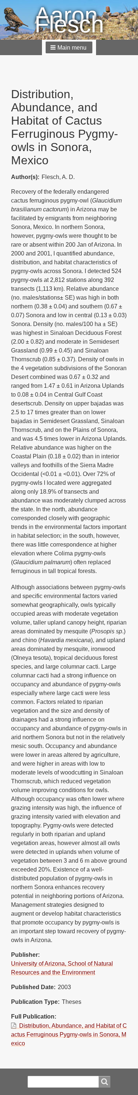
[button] (69, 47)
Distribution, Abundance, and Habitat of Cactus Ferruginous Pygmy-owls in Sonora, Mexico (69, 1034)
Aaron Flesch (69, 19)
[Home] (19, 19)
